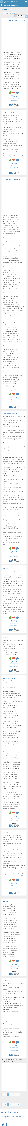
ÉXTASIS (5, 981)
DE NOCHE (6, 833)
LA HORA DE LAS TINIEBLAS (11, 180)
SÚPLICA (5, 568)
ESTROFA (6, 637)
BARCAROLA (7, 901)
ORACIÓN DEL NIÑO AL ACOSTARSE (14, 21)
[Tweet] (12, 106)
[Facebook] (10, 106)
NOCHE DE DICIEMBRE (10, 414)
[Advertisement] (14, 36)
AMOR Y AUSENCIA (9, 678)
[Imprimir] (17, 106)
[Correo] (15, 106)
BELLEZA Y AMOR (8, 113)
